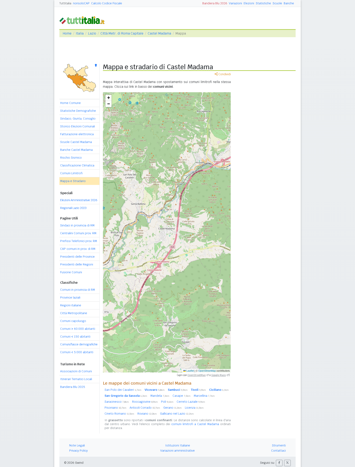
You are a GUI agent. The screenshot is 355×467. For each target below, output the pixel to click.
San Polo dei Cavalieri (123, 390)
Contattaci (278, 450)
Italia (80, 33)
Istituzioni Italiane (177, 445)
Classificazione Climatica (77, 165)
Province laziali (70, 297)
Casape (181, 396)
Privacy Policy (78, 450)
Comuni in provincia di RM (77, 290)
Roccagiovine (145, 402)
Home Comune (70, 103)
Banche (289, 3)
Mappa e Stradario (73, 181)
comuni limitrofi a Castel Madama (195, 424)
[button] (108, 98)
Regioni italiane (70, 305)
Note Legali (77, 445)
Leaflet (190, 370)
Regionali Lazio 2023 (73, 208)
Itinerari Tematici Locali (76, 379)
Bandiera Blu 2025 (72, 387)
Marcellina (204, 396)
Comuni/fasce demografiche (79, 344)
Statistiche (263, 3)
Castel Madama (159, 33)
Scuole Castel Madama (76, 142)
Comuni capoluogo (73, 321)
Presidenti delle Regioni (76, 264)
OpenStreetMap (207, 370)
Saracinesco (117, 402)
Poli (167, 402)
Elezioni (249, 3)
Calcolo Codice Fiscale (106, 3)
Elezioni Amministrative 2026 (78, 200)
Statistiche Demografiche (78, 111)
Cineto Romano (119, 413)
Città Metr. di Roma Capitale (121, 33)
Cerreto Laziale (191, 402)
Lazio (92, 33)
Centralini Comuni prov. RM (78, 233)
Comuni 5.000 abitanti (76, 352)
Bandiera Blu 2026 (214, 3)
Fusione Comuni (71, 272)
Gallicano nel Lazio (177, 413)
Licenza (194, 407)
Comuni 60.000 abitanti (77, 329)
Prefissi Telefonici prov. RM (78, 241)
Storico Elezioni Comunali (77, 126)
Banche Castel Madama (76, 150)
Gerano (172, 407)
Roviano (147, 413)
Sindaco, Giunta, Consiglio (78, 118)
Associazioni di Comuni (76, 371)
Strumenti (279, 445)
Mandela (159, 396)
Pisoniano (115, 407)
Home (67, 33)
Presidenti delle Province (77, 256)
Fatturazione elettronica (77, 134)
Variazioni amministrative (177, 450)
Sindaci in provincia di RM (77, 225)
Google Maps (218, 375)
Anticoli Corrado (145, 407)
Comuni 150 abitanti (75, 336)
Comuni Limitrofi (71, 173)
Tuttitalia (65, 3)
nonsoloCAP (81, 3)
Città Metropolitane (73, 313)
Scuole (277, 3)
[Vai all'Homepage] (83, 20)
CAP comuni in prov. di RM (77, 249)
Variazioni (235, 3)
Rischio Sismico (71, 157)
